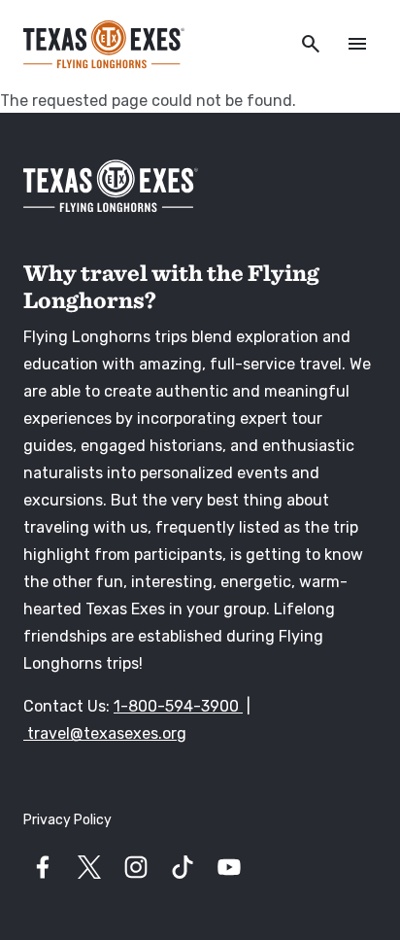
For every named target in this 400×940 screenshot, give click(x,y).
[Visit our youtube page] (229, 867)
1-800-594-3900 (178, 706)
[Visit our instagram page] (136, 867)
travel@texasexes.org (104, 733)
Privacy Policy (67, 820)
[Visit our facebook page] (42, 867)
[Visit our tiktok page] (182, 867)
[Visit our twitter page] (89, 867)
